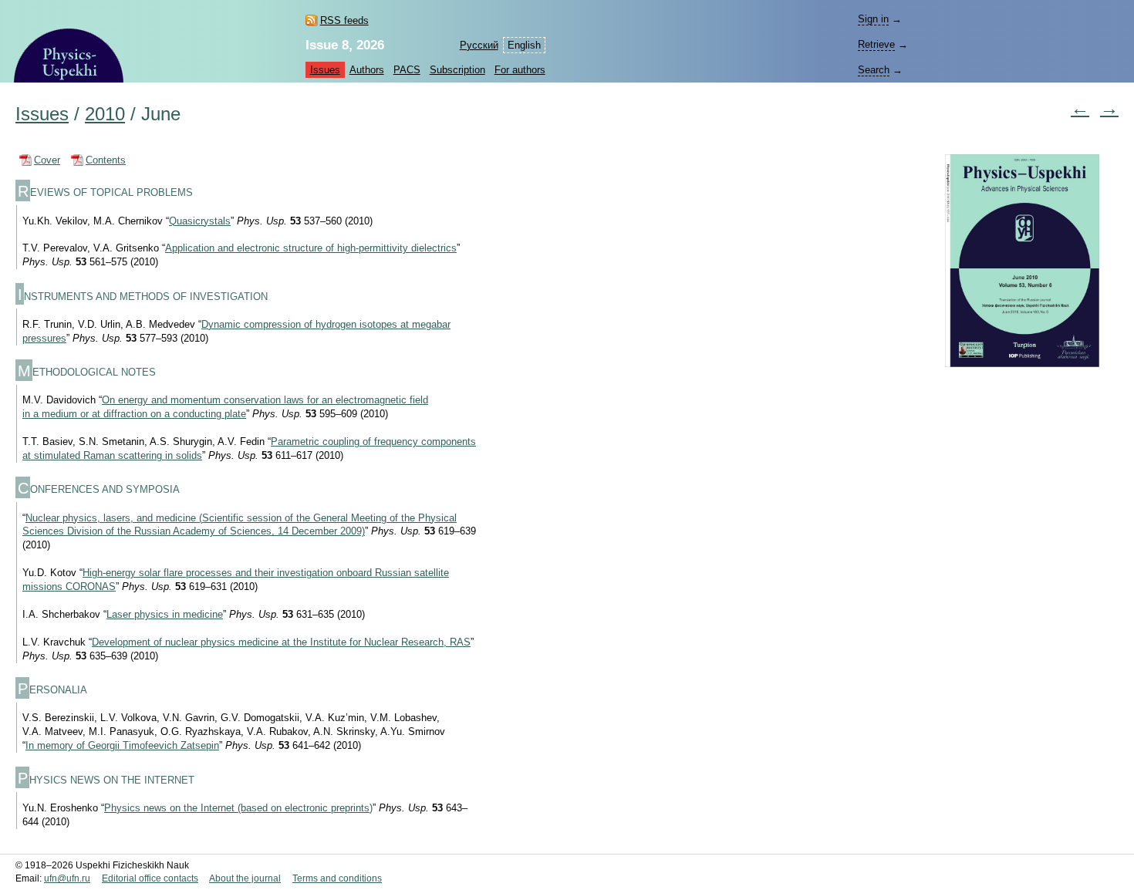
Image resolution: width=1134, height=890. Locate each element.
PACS (406, 70)
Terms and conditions (337, 878)
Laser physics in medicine (164, 614)
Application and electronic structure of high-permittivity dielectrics (311, 248)
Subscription (457, 70)
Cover (47, 160)
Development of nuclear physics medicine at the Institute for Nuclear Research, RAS (281, 642)
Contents (106, 160)
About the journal (245, 878)
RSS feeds (344, 20)
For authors (519, 70)
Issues (325, 70)
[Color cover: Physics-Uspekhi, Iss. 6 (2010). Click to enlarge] (1022, 270)
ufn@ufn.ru (67, 878)
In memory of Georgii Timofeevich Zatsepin (122, 745)
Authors (366, 70)
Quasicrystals (200, 221)
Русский (479, 45)
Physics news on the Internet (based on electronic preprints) (238, 808)
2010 (105, 114)
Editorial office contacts (150, 878)
